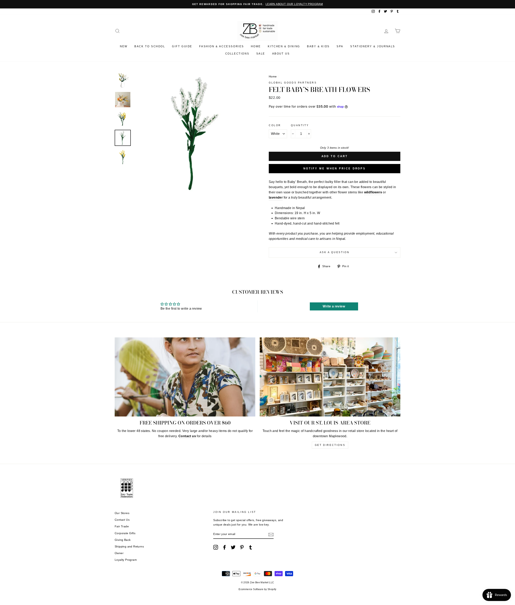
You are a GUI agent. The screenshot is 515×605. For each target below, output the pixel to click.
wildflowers (373, 192)
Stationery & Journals (372, 46)
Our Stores (122, 513)
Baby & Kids (318, 46)
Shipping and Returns (129, 546)
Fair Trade (122, 526)
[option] (257, 4)
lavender (276, 197)
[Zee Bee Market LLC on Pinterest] (241, 547)
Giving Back (123, 539)
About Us (281, 53)
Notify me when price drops (334, 168)
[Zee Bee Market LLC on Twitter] (233, 547)
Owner (119, 553)
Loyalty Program (126, 559)
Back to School (149, 46)
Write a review (334, 306)
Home (256, 46)
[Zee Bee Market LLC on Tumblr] (250, 547)
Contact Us (122, 519)
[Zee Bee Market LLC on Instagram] (215, 547)
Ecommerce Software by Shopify (257, 589)
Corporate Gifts (125, 533)
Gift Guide (182, 46)
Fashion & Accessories (221, 46)
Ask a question (334, 252)
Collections (237, 53)
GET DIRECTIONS (330, 445)
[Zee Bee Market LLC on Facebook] (224, 547)
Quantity (300, 125)
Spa (340, 46)
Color (275, 125)
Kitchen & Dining (284, 46)
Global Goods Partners (293, 82)
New (124, 46)
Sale (260, 53)
